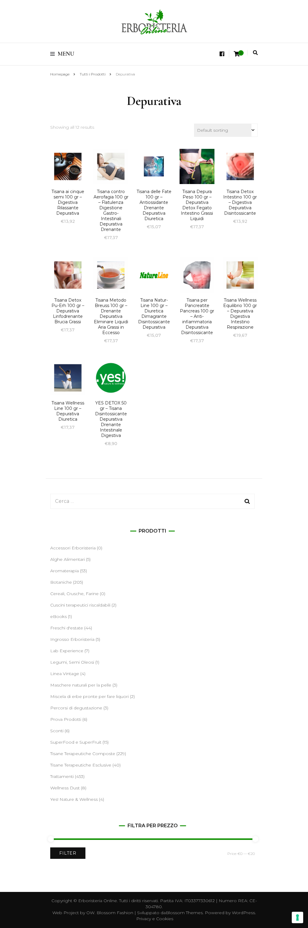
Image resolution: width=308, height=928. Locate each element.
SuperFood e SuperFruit (75, 742)
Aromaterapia (64, 570)
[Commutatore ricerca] (255, 52)
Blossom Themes (184, 912)
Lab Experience (66, 650)
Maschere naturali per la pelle (80, 685)
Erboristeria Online (97, 900)
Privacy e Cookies (154, 918)
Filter (67, 853)
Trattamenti (62, 776)
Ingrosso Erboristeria (72, 639)
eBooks (58, 616)
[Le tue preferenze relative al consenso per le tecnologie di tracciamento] (297, 917)
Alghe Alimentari (67, 559)
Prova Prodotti (65, 719)
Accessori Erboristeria (73, 548)
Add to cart (67, 175)
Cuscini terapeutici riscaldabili (80, 605)
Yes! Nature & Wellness (74, 799)
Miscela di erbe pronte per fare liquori (89, 696)
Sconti (56, 730)
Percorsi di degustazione (76, 708)
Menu (66, 53)
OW (90, 912)
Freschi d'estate (66, 628)
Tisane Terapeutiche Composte (82, 753)
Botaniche (61, 582)
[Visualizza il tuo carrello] (237, 54)
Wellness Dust (65, 788)
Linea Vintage (64, 673)
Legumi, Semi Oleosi (72, 662)
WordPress (243, 912)
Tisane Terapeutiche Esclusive (80, 765)
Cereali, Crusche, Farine (74, 593)
